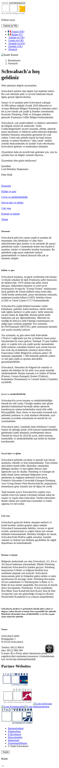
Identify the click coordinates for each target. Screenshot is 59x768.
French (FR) (17, 31)
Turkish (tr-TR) (10, 26)
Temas (4, 219)
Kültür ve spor (8, 191)
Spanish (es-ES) (16, 43)
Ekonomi (6, 185)
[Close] (2, 766)
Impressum (13, 740)
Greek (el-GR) (16, 40)
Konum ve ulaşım (10, 213)
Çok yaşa (6, 208)
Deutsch (12, 49)
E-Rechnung (14, 734)
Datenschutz (14, 731)
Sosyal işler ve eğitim (12, 202)
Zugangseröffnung (17, 743)
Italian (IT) (17, 34)
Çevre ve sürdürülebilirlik (14, 197)
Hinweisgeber (15, 737)
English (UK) (15, 46)
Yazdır (6, 752)
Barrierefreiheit (15, 728)
